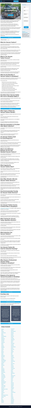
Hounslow (12, 345)
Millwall (2, 373)
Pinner (12, 393)
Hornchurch (12, 399)
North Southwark (3, 360)
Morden (2, 343)
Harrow (12, 380)
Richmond (2, 387)
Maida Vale (2, 380)
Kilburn (2, 393)
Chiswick (2, 379)
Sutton (2, 366)
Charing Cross (3, 361)
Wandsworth (3, 338)
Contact (29, 1)
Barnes (2, 367)
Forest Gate (12, 349)
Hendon (12, 358)
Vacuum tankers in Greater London (5, 208)
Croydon (2, 349)
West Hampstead (13, 331)
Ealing (12, 352)
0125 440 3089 (16, 1)
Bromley (2, 397)
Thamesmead (13, 368)
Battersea (2, 337)
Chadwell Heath (13, 392)
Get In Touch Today (10, 37)
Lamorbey (12, 344)
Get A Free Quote (10, 323)
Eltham (2, 399)
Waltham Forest (13, 375)
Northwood (12, 400)
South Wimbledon (3, 336)
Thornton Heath (3, 332)
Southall (12, 369)
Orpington (12, 351)
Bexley (12, 370)
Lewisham (2, 362)
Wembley (12, 356)
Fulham (2, 354)
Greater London (3, 396)
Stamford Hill (12, 339)
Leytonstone (12, 357)
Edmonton (12, 382)
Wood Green (12, 363)
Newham (12, 340)
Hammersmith (3, 372)
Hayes (12, 381)
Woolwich (12, 333)
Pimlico (2, 344)
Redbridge (12, 376)
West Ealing (12, 343)
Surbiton (2, 391)
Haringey (12, 355)
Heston (12, 362)
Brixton (2, 330)
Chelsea (2, 348)
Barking (12, 364)
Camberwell (3, 342)
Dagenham (12, 387)
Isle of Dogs (3, 374)
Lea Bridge (12, 338)
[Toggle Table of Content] (8, 40)
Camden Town (3, 385)
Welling (12, 350)
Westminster (3, 355)
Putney (2, 350)
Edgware (12, 386)
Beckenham (3, 356)
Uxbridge (12, 398)
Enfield (12, 394)
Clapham (2, 331)
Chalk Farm (2, 392)
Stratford (12, 337)
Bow (2, 398)
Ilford (11, 374)
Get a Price (10, 108)
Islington (2, 384)
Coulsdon (2, 390)
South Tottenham (13, 346)
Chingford (12, 388)
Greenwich (2, 368)
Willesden (12, 332)
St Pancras (2, 378)
